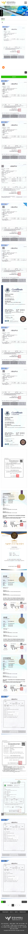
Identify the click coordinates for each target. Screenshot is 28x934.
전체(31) (14, 76)
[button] (26, 72)
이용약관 (16, 912)
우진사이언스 (13, 930)
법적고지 (11, 912)
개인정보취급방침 (5, 912)
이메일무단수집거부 (22, 912)
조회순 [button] (24, 901)
